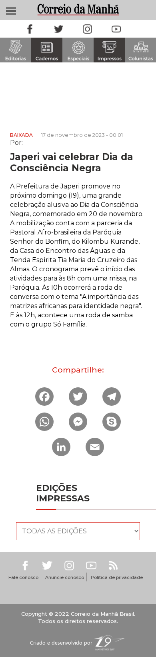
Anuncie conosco (64, 577)
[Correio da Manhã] (78, 9)
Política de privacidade (117, 577)
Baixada (21, 135)
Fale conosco (23, 577)
